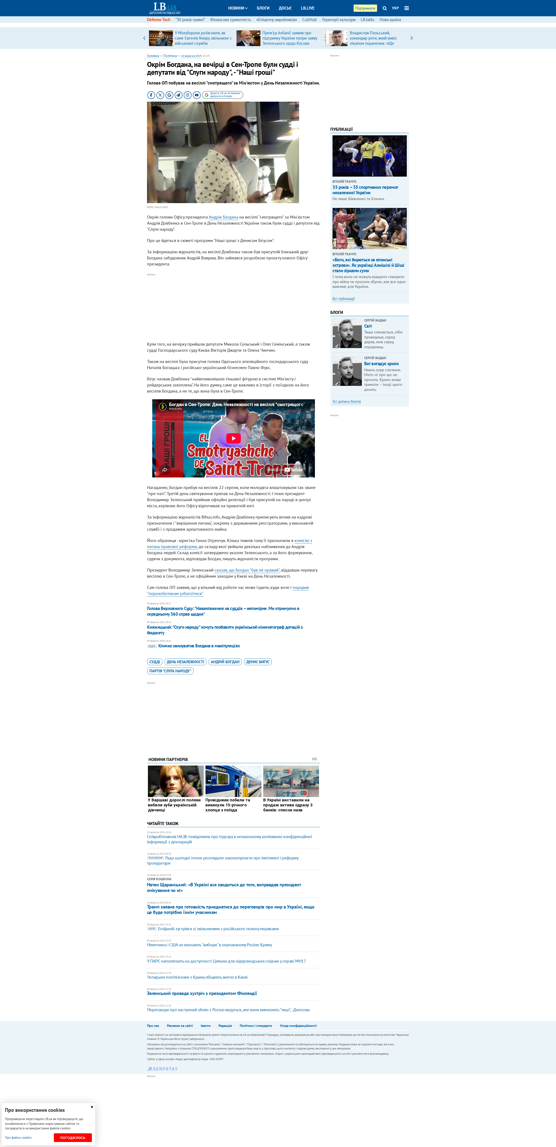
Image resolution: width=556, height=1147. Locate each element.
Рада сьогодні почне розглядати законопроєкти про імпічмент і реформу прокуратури (222, 860)
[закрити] (92, 1107)
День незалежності (185, 661)
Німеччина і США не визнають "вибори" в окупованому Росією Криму (209, 945)
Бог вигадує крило (381, 363)
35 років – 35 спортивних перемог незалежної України (365, 190)
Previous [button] (144, 38)
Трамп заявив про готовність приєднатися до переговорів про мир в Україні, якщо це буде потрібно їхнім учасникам (230, 909)
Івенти (206, 1025)
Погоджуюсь (72, 1138)
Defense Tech (158, 19)
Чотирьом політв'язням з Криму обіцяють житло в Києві (197, 977)
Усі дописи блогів (347, 401)
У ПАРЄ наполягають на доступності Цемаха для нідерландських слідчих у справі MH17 (226, 961)
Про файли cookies (18, 1137)
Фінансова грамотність (230, 19)
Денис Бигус (258, 661)
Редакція (225, 1025)
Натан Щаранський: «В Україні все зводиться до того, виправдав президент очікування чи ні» (224, 887)
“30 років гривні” (190, 19)
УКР (395, 8)
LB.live (307, 8)
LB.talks (367, 19)
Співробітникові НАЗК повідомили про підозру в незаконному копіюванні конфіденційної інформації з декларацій (229, 839)
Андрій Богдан (225, 661)
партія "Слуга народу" (170, 670)
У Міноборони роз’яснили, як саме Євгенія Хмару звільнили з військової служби (203, 38)
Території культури (339, 19)
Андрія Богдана (223, 217)
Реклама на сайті (180, 1025)
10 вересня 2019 (191, 56)
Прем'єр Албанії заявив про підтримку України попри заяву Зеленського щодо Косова (289, 38)
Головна (153, 55)
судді (154, 661)
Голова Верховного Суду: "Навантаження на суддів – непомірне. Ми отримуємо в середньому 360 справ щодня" (223, 611)
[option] (191, 38)
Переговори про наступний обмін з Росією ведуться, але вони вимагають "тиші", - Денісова (228, 1010)
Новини (236, 8)
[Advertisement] (233, 307)
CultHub (309, 19)
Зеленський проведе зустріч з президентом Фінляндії (202, 993)
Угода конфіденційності (298, 1025)
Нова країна (390, 19)
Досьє (285, 8)
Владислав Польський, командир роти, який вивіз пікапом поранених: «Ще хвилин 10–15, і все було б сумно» (374, 43)
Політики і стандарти (256, 1025)
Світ (368, 326)
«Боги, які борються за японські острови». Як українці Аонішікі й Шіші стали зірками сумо (368, 265)
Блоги (263, 8)
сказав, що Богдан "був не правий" (247, 570)
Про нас (153, 1025)
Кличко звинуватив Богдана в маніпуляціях (194, 646)
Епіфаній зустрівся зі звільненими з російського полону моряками (214, 929)
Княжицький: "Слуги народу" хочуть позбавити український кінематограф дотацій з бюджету (225, 630)
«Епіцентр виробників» (276, 19)
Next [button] (411, 38)
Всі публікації (344, 298)
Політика (170, 55)
